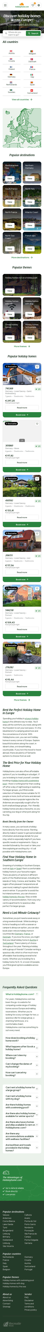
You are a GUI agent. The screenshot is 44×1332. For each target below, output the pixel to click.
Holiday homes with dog (13, 1283)
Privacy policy (30, 1309)
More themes (20, 346)
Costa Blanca (9, 1221)
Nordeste (28, 1227)
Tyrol (5, 1227)
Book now (20, 415)
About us (7, 1297)
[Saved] (32, 5)
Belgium (6, 1269)
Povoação (29, 1230)
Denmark (7, 937)
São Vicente (8, 1246)
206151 (17, 556)
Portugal (28, 1269)
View (9, 178)
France (27, 933)
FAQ (26, 1297)
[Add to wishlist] (37, 367)
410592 (15, 501)
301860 (12, 447)
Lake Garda (8, 1224)
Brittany (6, 1236)
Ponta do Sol (30, 1221)
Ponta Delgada (31, 1240)
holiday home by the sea (14, 896)
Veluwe (6, 1215)
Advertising (8, 1300)
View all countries (20, 99)
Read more (22, 407)
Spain (18, 868)
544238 (16, 612)
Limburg (6, 1233)
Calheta (28, 1215)
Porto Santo (30, 1224)
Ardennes (7, 1218)
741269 (18, 390)
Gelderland (8, 1240)
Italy (12, 868)
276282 (16, 669)
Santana (28, 1243)
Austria (33, 940)
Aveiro (27, 1218)
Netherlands (8, 1257)
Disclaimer (29, 1300)
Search (34, 33)
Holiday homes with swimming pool (18, 1280)
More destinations (20, 257)
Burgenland (8, 1230)
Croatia (27, 1260)
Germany (19, 933)
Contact (6, 1303)
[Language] (38, 5)
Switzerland (8, 943)
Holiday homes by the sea (14, 1286)
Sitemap (6, 1306)
